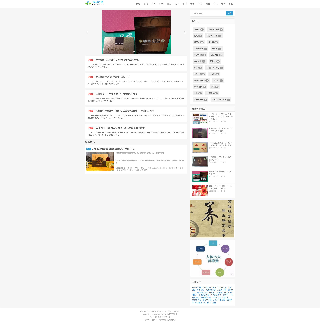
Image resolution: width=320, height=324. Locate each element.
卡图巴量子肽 (215, 29)
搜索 (229, 13)
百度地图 (177, 311)
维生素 (213, 42)
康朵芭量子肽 (213, 36)
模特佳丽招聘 (202, 292)
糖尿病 (198, 42)
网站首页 (143, 311)
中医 (185, 3)
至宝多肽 (200, 290)
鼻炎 (118, 170)
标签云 (147, 320)
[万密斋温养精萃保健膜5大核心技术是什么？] (100, 161)
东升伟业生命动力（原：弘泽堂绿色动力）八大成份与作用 (125, 110)
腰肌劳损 (130, 170)
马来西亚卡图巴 (214, 67)
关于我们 (151, 311)
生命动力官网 (204, 295)
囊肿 (181, 168)
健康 (169, 3)
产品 (154, 3)
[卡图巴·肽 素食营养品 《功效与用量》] (136, 47)
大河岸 (149, 168)
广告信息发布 (216, 295)
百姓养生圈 (222, 287)
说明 (161, 3)
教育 (223, 3)
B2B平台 (226, 295)
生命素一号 (200, 99)
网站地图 (168, 311)
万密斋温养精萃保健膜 (159, 168)
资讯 (146, 3)
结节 (177, 168)
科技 (231, 3)
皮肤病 (136, 170)
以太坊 (215, 300)
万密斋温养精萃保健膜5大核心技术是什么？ (114, 148)
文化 (216, 3)
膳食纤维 (199, 61)
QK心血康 (216, 55)
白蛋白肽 (219, 292)
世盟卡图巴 (200, 48)
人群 (177, 3)
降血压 (218, 80)
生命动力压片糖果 (220, 99)
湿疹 (145, 170)
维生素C (199, 74)
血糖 (197, 93)
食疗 (192, 3)
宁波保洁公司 (211, 290)
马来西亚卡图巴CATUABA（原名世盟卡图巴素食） (121, 127)
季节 (200, 3)
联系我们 (160, 311)
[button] (87, 32)
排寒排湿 (172, 168)
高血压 (214, 74)
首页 (138, 3)
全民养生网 (196, 287)
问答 (88, 149)
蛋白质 (198, 29)
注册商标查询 (205, 297)
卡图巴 (216, 48)
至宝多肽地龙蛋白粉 (220, 297)
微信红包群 (211, 302)
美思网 (222, 300)
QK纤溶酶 (199, 87)
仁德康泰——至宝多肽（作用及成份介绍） (117, 93)
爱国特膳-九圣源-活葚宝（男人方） (113, 76)
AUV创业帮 (222, 290)
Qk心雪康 (199, 55)
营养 (197, 67)
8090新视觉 (196, 300)
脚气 (141, 170)
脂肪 (197, 36)
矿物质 (214, 61)
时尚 (208, 3)
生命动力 (212, 93)
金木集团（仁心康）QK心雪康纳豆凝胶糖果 (117, 59)
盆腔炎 (123, 170)
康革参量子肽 (201, 80)
